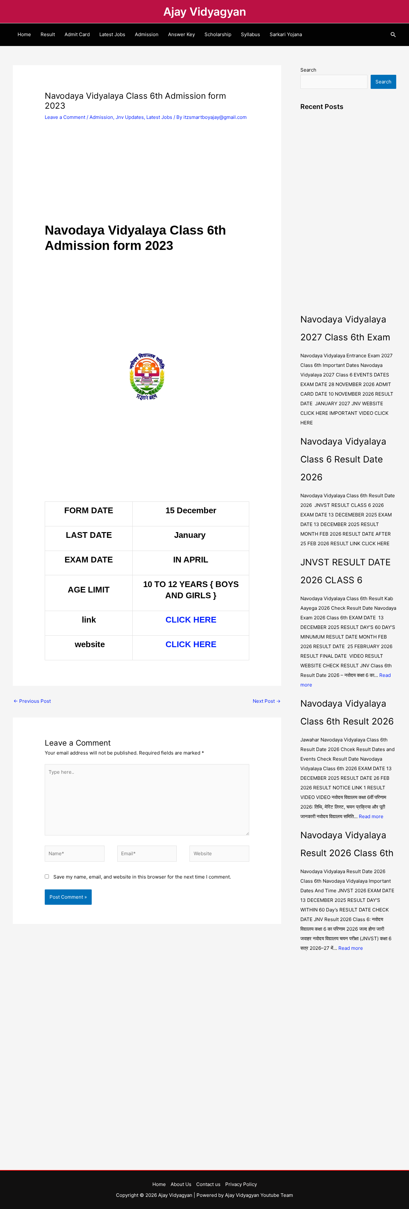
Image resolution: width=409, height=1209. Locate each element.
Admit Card (77, 34)
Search (308, 70)
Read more (371, 816)
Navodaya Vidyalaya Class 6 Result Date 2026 (343, 459)
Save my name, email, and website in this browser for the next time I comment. (142, 877)
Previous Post (32, 701)
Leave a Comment (65, 117)
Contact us (208, 1184)
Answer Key (181, 34)
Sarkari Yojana (286, 34)
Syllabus (250, 34)
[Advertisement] (147, 175)
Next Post (267, 701)
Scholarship (217, 34)
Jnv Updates (130, 117)
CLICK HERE (191, 619)
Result (48, 34)
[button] (393, 35)
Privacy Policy (241, 1184)
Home (24, 34)
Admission (146, 34)
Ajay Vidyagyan (204, 11)
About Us (181, 1184)
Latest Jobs (112, 34)
